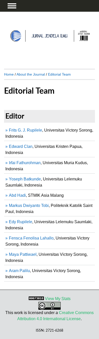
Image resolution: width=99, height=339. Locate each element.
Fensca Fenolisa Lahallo (31, 238)
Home (9, 74)
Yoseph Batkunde (25, 179)
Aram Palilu (19, 271)
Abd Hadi (17, 195)
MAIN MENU (12, 5)
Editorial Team (59, 74)
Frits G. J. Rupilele (25, 130)
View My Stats (58, 298)
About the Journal (30, 74)
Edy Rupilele (20, 222)
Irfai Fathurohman (25, 163)
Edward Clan (20, 146)
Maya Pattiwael (23, 254)
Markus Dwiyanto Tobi (29, 205)
